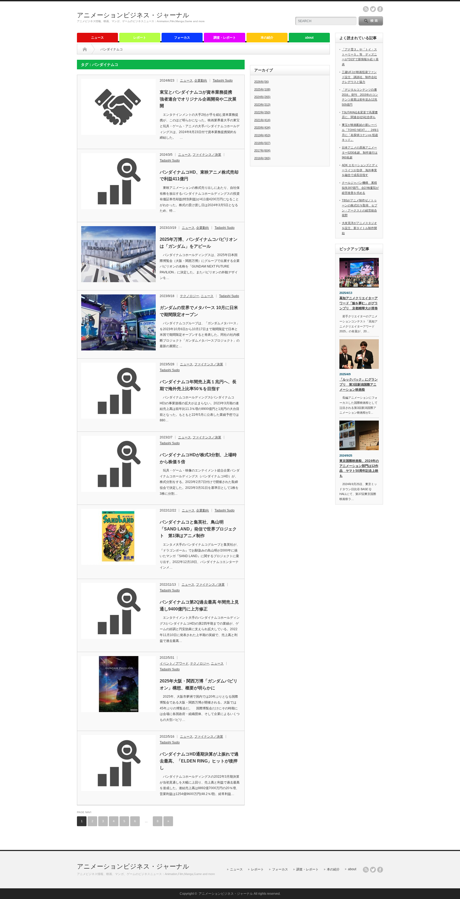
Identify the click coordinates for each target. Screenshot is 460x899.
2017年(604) (262, 150)
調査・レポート (224, 37)
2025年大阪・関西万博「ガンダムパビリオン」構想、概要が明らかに (198, 684)
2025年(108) (262, 89)
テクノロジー (189, 296)
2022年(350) (262, 112)
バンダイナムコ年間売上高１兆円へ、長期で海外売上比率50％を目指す (198, 385)
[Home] (85, 49)
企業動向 (200, 80)
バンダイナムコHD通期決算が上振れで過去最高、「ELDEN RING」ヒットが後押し (199, 761)
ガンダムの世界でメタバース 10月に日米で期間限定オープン (199, 311)
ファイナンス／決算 (206, 155)
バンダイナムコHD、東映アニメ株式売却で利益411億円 (199, 175)
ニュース (97, 37)
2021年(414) (262, 120)
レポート (139, 37)
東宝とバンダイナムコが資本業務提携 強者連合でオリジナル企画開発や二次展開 (198, 99)
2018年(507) (262, 143)
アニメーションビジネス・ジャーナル (133, 15)
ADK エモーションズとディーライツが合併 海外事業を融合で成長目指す (360, 170)
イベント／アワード (174, 663)
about (309, 37)
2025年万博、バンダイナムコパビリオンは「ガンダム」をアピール (198, 243)
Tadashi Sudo (223, 80)
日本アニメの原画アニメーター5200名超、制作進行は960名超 (359, 152)
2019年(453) (262, 135)
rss (366, 9)
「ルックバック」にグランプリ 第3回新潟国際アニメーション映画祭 (358, 384)
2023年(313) (262, 104)
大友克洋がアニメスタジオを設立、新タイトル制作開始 (359, 227)
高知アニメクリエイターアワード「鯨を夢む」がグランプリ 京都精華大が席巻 (358, 303)
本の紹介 (267, 37)
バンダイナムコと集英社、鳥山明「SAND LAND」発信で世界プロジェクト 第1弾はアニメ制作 (198, 529)
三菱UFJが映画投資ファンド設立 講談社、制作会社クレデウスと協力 (359, 76)
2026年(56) (261, 81)
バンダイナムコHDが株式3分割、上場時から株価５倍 (198, 458)
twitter (373, 9)
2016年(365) (262, 158)
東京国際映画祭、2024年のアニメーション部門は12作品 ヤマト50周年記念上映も (359, 468)
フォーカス (182, 37)
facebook (380, 9)
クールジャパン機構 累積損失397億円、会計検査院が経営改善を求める (360, 187)
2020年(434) (262, 127)
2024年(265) (262, 96)
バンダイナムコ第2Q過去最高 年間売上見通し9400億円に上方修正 (199, 605)
